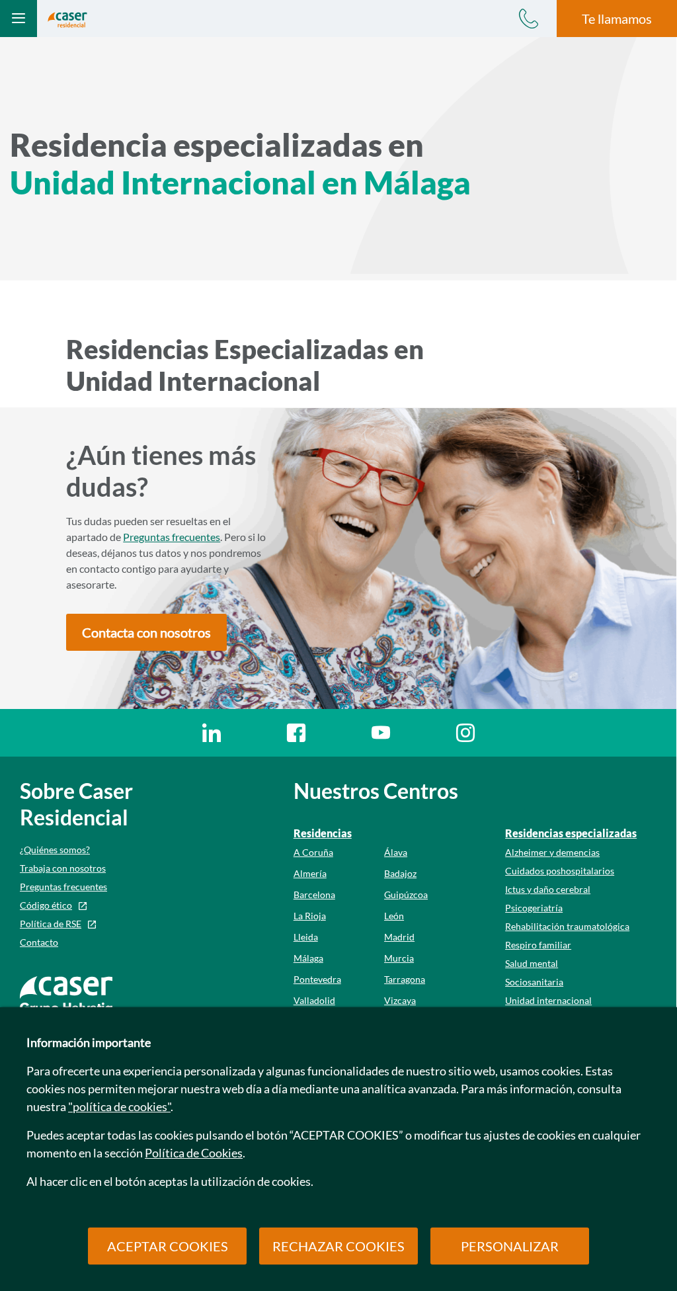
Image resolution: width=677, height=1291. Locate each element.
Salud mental (531, 963)
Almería (310, 873)
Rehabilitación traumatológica (567, 926)
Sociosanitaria (534, 981)
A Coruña (313, 852)
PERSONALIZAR (510, 1246)
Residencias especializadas (571, 833)
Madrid (399, 936)
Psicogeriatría (534, 907)
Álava (395, 852)
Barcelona (314, 894)
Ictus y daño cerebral (547, 889)
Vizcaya (400, 1000)
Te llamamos (617, 18)
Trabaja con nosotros (63, 868)
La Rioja (310, 915)
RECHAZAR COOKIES (338, 1246)
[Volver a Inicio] (67, 18)
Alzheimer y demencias (552, 852)
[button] (146, 632)
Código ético (46, 905)
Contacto (39, 942)
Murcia (399, 958)
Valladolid (314, 1000)
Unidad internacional (548, 1000)
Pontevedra (317, 979)
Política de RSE (50, 923)
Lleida (306, 936)
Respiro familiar (538, 944)
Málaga (308, 958)
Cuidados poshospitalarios (559, 870)
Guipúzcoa (406, 894)
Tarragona (404, 979)
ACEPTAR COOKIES (167, 1246)
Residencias (323, 833)
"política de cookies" (119, 1106)
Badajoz (400, 873)
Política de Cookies (194, 1152)
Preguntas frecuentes (171, 536)
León (394, 915)
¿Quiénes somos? (55, 849)
